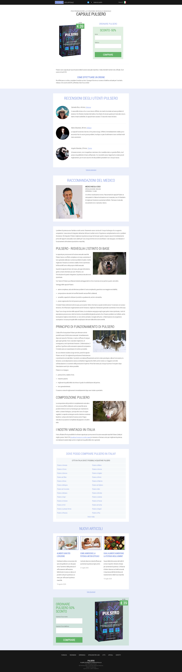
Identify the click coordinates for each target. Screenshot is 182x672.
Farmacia (64, 655)
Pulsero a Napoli (96, 509)
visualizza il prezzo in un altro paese (81, 437)
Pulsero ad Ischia (97, 505)
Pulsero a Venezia (62, 465)
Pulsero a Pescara (62, 513)
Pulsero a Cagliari (97, 473)
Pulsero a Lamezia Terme (64, 509)
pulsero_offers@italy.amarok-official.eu (91, 662)
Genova (88, 107)
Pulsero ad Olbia (61, 477)
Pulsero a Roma (61, 481)
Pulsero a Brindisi (97, 493)
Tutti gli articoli (91, 592)
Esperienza (82, 655)
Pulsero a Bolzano (62, 493)
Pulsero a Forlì (61, 505)
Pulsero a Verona (97, 469)
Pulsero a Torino (61, 469)
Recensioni (73, 655)
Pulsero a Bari (96, 489)
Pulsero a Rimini (96, 477)
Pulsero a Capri (61, 497)
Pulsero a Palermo (97, 481)
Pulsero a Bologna (62, 485)
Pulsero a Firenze (97, 501)
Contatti (118, 655)
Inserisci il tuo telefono (62, 626)
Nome (96, 34)
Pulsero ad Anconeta (63, 489)
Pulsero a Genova (62, 473)
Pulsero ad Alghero (97, 485)
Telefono (97, 42)
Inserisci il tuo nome (61, 616)
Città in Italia (91, 517)
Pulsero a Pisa (96, 513)
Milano (89, 128)
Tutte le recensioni (91, 170)
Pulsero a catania (97, 497)
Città (103, 655)
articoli (110, 655)
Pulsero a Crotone (62, 501)
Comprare (108, 54)
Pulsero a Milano (97, 465)
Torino (90, 148)
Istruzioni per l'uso (94, 655)
